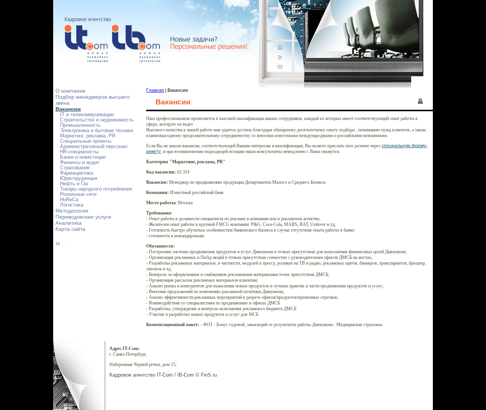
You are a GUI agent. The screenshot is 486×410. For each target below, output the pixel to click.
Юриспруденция (78, 178)
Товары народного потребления (96, 189)
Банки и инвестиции (83, 157)
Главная (155, 90)
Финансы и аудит (79, 162)
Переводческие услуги (83, 217)
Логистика (71, 205)
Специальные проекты (85, 141)
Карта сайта (70, 229)
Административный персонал (94, 146)
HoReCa (69, 199)
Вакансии (68, 109)
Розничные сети (78, 194)
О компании (70, 91)
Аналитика (68, 223)
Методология (71, 211)
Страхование (75, 167)
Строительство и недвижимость (97, 120)
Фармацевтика (76, 173)
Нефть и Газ (74, 183)
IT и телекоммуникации (87, 114)
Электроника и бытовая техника (96, 130)
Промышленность (80, 125)
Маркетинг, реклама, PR (87, 136)
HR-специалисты (79, 152)
